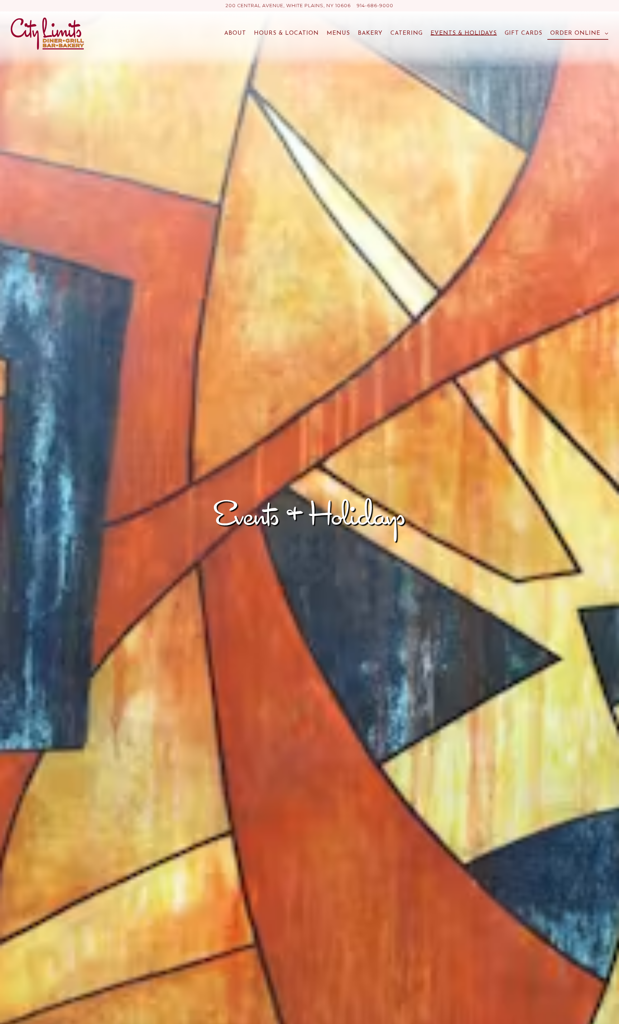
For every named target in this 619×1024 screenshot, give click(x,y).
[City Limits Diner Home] (47, 33)
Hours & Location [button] (286, 33)
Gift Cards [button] (523, 33)
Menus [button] (338, 33)
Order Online (578, 33)
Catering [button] (406, 33)
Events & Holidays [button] (464, 33)
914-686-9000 (375, 5)
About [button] (235, 33)
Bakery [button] (370, 33)
